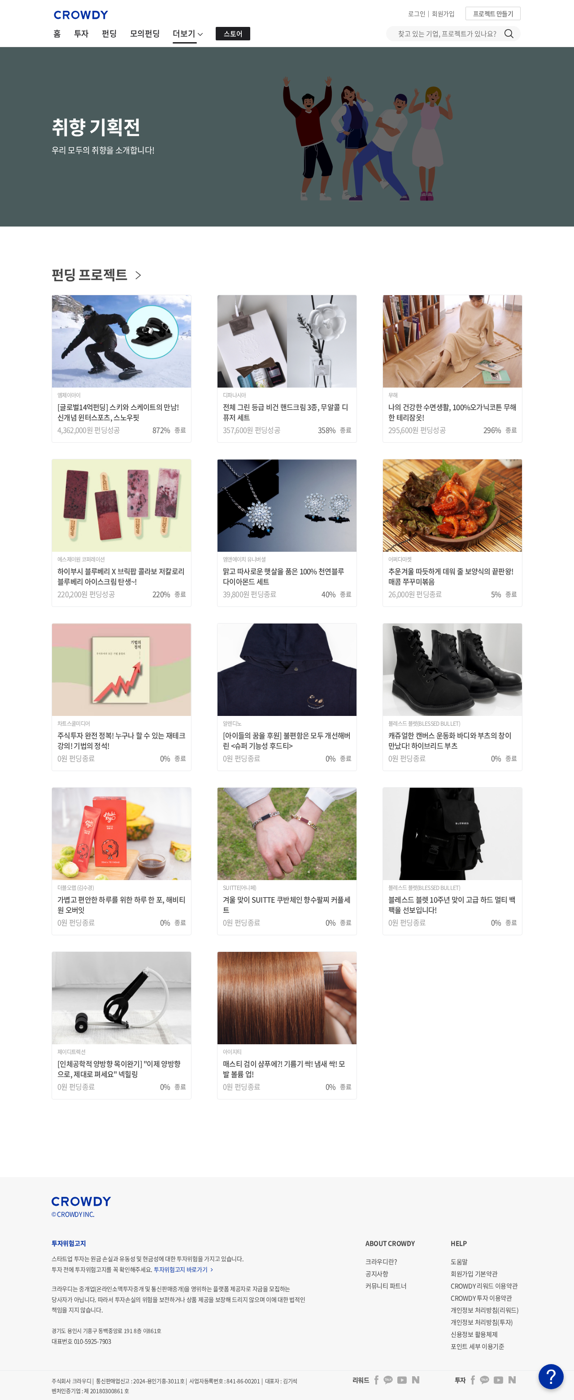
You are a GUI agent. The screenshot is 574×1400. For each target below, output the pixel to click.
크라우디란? (381, 1261)
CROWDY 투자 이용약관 (481, 1297)
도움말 (459, 1261)
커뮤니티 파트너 (386, 1285)
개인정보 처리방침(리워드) (485, 1309)
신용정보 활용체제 (474, 1334)
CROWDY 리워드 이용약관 (484, 1285)
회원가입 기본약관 (474, 1273)
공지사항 (376, 1273)
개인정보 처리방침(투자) (482, 1321)
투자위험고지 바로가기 (181, 1269)
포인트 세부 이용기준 (477, 1346)
